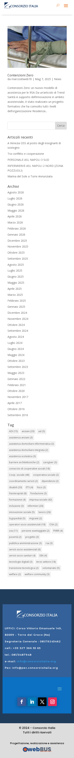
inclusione (16, 506)
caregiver (50, 462)
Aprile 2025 (14, 289)
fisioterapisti (17, 493)
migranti (35, 518)
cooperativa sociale (46, 474)
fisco (41, 487)
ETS (29, 487)
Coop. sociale (19, 474)
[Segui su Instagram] (52, 701)
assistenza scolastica (22, 456)
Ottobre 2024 (16, 325)
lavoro (44, 512)
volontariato (51, 568)
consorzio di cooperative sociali (29, 468)
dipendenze (50, 481)
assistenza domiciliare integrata (28, 450)
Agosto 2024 (15, 337)
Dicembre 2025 (17, 240)
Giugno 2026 (15, 204)
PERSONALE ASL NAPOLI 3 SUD (28, 160)
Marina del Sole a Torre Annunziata (29, 176)
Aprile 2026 (14, 216)
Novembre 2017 (17, 397)
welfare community (37, 574)
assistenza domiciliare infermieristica (31, 443)
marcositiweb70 (21, 79)
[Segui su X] (42, 701)
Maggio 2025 (15, 282)
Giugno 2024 (15, 349)
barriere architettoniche (24, 462)
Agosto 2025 (15, 264)
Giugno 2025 (15, 276)
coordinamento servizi (23, 481)
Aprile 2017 (14, 403)
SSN (43, 555)
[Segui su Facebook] (21, 701)
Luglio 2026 (14, 198)
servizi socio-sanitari (22, 555)
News (57, 79)
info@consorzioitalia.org (36, 661)
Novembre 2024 (17, 319)
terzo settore (46, 561)
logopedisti (17, 518)
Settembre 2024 (17, 331)
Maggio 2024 (15, 355)
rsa (49, 543)
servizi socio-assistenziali (24, 549)
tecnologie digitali (20, 561)
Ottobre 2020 (16, 391)
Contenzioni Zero (20, 75)
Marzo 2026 (15, 222)
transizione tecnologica (23, 568)
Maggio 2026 (15, 210)
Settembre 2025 (17, 258)
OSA (53, 524)
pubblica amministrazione (25, 543)
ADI (13, 431)
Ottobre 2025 (16, 252)
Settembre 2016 (17, 415)
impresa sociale (40, 499)
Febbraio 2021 (16, 385)
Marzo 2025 (15, 295)
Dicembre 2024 (17, 313)
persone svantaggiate (35, 530)
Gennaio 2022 (16, 379)
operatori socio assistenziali (27, 524)
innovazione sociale (22, 512)
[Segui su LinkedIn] (32, 701)
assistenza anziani (21, 437)
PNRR (58, 530)
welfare (15, 574)
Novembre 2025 (17, 246)
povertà (15, 537)
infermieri (35, 506)
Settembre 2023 (17, 367)
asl (41, 431)
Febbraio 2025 (16, 300)
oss (13, 530)
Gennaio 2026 (16, 234)
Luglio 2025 (14, 270)
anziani (28, 431)
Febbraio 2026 (16, 228)
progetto (32, 537)
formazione (17, 499)
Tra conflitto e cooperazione (25, 154)
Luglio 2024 (14, 343)
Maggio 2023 (15, 373)
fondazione (38, 493)
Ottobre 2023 (16, 361)
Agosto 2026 (15, 192)
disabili (15, 487)
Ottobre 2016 (16, 409)
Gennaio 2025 (16, 306)
